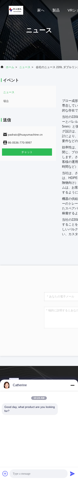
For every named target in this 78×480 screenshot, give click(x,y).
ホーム (10, 67)
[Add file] (5, 473)
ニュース (24, 67)
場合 (6, 101)
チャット (27, 152)
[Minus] (72, 385)
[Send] (72, 473)
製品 (56, 10)
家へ (40, 10)
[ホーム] (16, 10)
